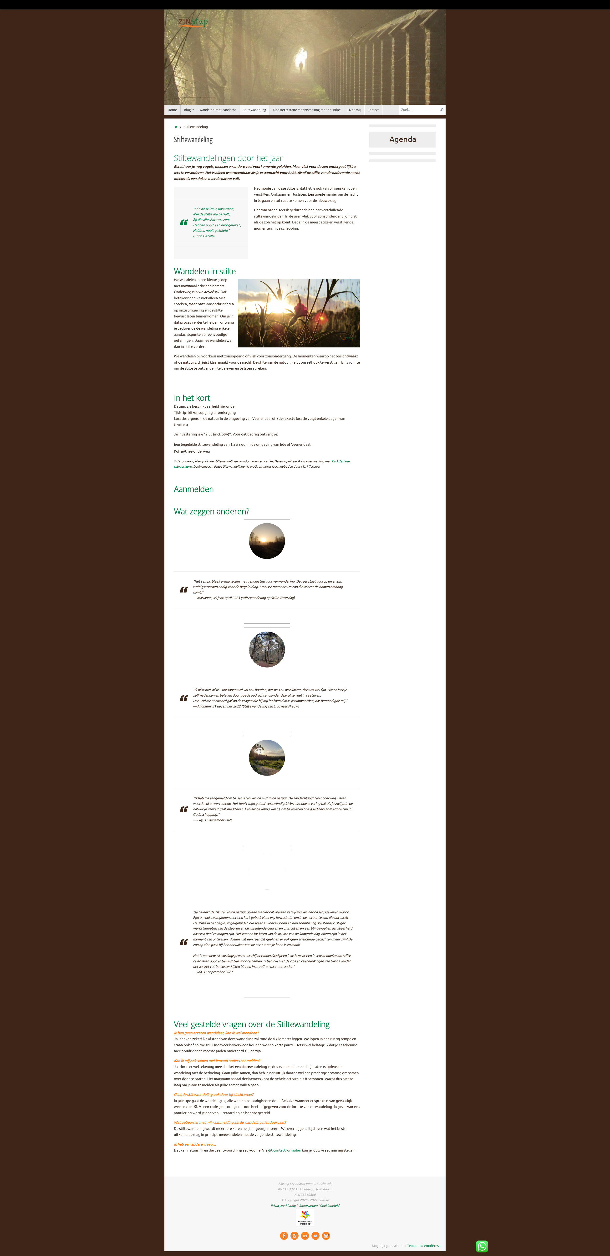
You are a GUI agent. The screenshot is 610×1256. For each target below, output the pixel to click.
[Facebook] (284, 1236)
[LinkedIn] (305, 1236)
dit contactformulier (284, 1150)
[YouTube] (315, 1236)
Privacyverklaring (283, 1206)
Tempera (413, 1246)
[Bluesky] (326, 1236)
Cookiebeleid (329, 1206)
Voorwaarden (308, 1206)
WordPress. (432, 1246)
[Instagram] (294, 1236)
